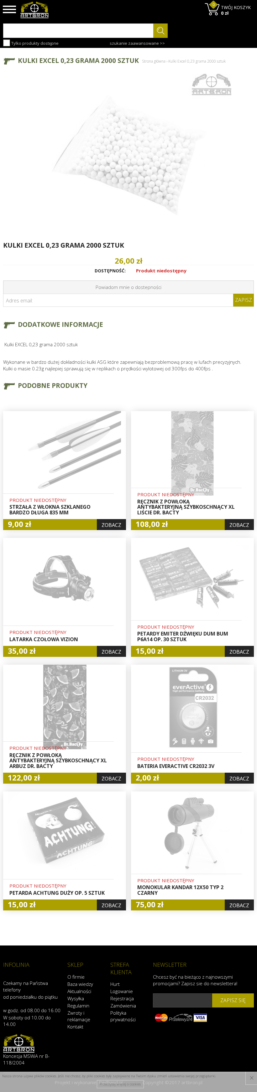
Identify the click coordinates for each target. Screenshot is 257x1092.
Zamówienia (123, 1005)
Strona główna (153, 61)
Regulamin (78, 1005)
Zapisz (243, 299)
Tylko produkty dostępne (34, 43)
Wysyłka (75, 998)
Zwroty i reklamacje (78, 1016)
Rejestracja (122, 998)
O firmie (76, 977)
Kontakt (75, 1026)
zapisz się (233, 1000)
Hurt (115, 984)
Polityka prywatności (123, 1016)
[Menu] (9, 9)
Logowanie (121, 991)
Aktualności (79, 991)
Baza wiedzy (80, 984)
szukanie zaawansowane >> (137, 43)
